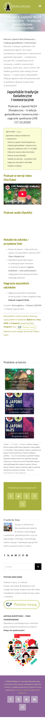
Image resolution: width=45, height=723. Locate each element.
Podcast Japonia (19, 450)
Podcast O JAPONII (33, 305)
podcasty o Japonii (27, 467)
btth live (6, 447)
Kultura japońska (24, 447)
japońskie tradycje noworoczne (14, 459)
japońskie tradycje (33, 456)
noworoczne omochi (19, 461)
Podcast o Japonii (33, 444)
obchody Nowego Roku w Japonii (14, 464)
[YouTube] (16, 555)
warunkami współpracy (23, 690)
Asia (7, 444)
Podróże (26, 453)
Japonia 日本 (14, 447)
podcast (28, 464)
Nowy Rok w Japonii (33, 461)
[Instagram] (19, 555)
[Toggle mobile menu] (40, 6)
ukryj (18, 132)
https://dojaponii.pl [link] (16, 256)
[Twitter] (12, 555)
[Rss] (8, 555)
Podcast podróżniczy (15, 453)
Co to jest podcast (21, 456)
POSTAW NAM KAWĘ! (13, 577)
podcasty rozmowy (18, 470)
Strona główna (18, 305)
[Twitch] (23, 555)
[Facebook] (5, 555)
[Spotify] (27, 555)
